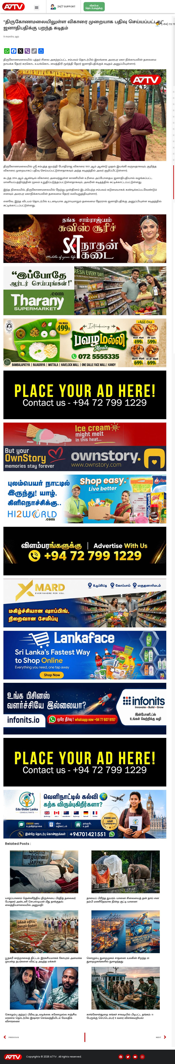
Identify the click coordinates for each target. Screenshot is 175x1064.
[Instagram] (142, 1056)
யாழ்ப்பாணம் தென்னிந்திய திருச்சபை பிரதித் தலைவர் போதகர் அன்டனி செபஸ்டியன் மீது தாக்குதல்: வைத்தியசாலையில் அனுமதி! (40, 901)
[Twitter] (128, 1056)
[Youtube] (135, 1056)
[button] (36, 7)
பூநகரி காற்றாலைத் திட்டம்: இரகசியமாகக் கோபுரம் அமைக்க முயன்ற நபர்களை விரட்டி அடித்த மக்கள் (43, 960)
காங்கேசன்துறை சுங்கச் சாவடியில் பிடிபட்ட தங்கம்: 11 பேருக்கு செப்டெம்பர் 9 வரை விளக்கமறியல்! (120, 1016)
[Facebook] (120, 1056)
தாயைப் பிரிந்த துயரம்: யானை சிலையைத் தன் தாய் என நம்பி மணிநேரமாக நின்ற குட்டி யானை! (123, 900)
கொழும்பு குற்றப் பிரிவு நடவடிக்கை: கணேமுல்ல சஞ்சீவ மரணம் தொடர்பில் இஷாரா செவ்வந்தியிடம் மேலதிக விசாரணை (41, 1018)
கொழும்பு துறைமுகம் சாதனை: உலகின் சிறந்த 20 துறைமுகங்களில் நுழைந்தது (118, 960)
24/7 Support (66, 6)
